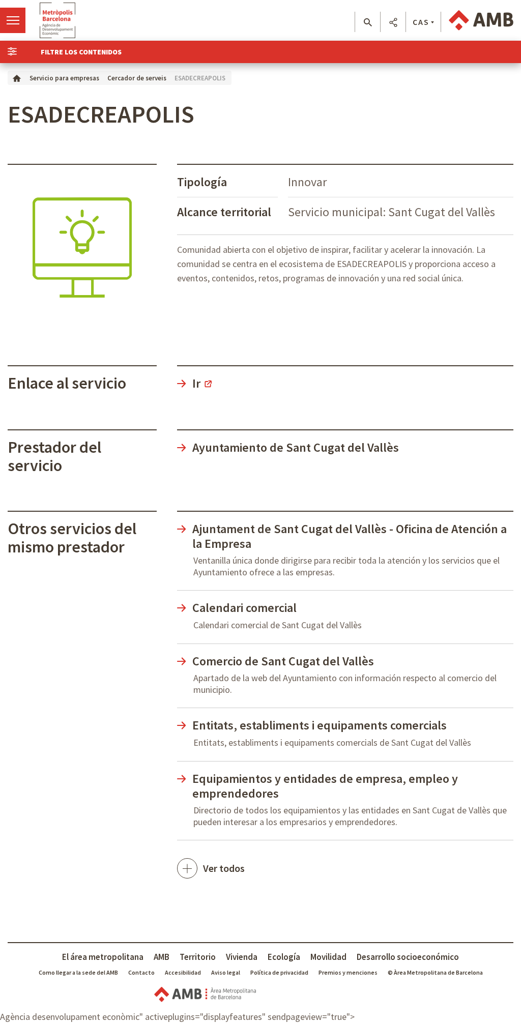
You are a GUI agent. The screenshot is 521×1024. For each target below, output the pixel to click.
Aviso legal (225, 972)
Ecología (284, 956)
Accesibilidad (183, 972)
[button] (367, 22)
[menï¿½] (12, 20)
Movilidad (328, 956)
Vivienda (241, 956)
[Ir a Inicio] (16, 77)
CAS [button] (421, 22)
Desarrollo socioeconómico (408, 956)
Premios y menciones (348, 972)
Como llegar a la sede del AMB (78, 972)
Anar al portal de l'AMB (481, 20)
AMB (161, 956)
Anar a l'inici (57, 20)
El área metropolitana (102, 956)
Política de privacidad (279, 972)
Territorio (198, 956)
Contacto (141, 972)
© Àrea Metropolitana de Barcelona (435, 972)
